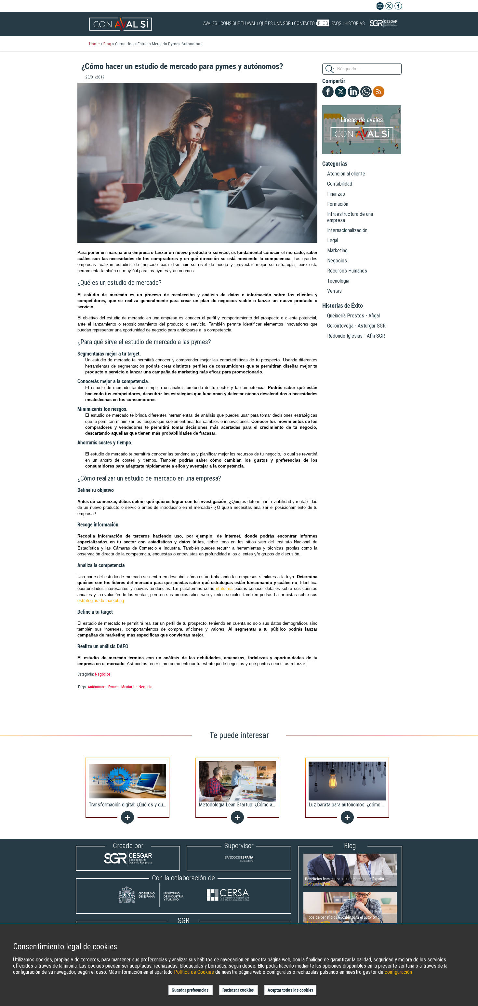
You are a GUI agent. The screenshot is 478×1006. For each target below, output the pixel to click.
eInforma (224, 588)
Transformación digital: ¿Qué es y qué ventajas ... (138, 805)
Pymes (113, 687)
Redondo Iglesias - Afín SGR (356, 336)
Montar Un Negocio (136, 687)
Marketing (337, 250)
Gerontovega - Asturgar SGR (356, 326)
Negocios (103, 674)
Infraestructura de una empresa (350, 217)
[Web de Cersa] (228, 896)
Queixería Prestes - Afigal (353, 316)
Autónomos (97, 687)
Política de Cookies (194, 972)
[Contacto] (380, 8)
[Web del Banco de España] (239, 864)
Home (94, 43)
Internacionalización (347, 230)
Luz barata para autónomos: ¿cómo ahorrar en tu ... (360, 805)
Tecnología (338, 281)
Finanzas (336, 194)
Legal (332, 240)
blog (107, 43)
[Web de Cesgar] (128, 864)
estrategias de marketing (100, 600)
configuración (398, 972)
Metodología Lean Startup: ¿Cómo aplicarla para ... (250, 805)
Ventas (334, 291)
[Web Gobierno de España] (157, 896)
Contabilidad (339, 184)
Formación (337, 204)
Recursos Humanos (347, 271)
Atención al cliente (346, 174)
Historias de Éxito (342, 305)
